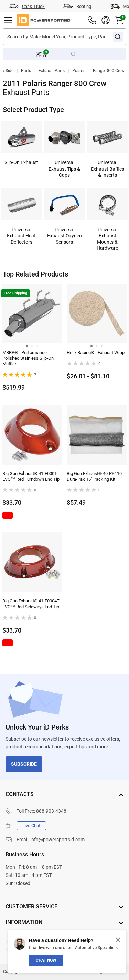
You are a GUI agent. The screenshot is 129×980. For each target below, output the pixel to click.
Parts (26, 70)
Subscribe (24, 764)
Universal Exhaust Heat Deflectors (21, 236)
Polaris (78, 70)
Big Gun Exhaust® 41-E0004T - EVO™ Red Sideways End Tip (32, 603)
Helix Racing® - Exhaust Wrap (96, 352)
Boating (83, 6)
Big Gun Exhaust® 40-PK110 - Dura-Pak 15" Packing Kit (95, 476)
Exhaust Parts (52, 70)
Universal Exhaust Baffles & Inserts (107, 168)
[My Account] (105, 20)
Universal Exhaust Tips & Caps (64, 168)
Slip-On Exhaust (21, 162)
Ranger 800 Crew (109, 70)
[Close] (118, 939)
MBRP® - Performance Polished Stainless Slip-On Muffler (28, 358)
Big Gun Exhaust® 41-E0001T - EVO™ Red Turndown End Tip (32, 476)
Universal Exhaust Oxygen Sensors (64, 236)
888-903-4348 (51, 811)
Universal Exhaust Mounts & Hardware (107, 239)
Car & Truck (33, 6)
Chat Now (46, 960)
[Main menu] (8, 20)
